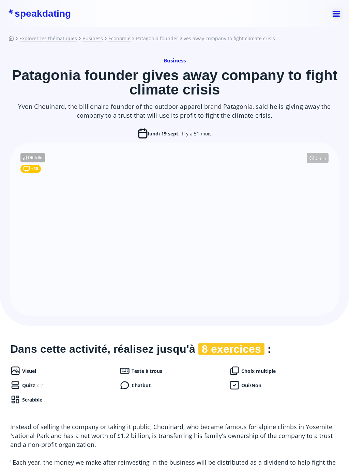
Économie (119, 38)
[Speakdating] (14, 38)
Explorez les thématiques (48, 38)
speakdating (43, 13)
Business (92, 38)
